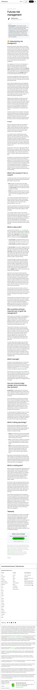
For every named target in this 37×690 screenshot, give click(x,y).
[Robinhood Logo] (4, 1)
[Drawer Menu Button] (35, 1)
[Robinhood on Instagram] (9, 622)
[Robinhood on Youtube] (15, 622)
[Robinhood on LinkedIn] (11, 622)
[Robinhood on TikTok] (13, 622)
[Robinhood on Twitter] (7, 622)
